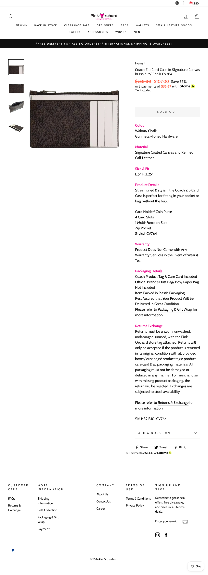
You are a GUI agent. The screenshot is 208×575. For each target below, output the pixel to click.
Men (137, 31)
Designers (105, 25)
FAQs (11, 498)
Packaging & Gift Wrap (175, 309)
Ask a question (154, 433)
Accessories (98, 31)
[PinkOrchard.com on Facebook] (166, 534)
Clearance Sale (77, 25)
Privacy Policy (135, 505)
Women (121, 31)
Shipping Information (45, 501)
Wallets (142, 25)
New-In (21, 25)
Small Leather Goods (174, 25)
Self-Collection (47, 510)
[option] (104, 43)
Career (100, 508)
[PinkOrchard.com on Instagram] (157, 534)
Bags (125, 25)
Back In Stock (45, 25)
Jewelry (74, 31)
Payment (44, 529)
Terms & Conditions (138, 498)
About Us (102, 494)
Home (139, 63)
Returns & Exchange (173, 402)
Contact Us (103, 501)
